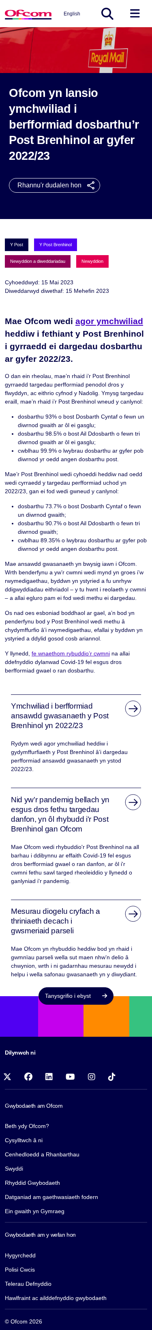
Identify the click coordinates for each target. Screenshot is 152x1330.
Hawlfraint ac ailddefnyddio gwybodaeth (56, 1298)
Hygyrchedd (20, 1255)
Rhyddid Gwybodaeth (32, 1183)
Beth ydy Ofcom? (27, 1126)
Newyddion (92, 261)
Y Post (16, 244)
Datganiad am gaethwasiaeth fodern (51, 1197)
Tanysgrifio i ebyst (68, 996)
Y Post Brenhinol (55, 244)
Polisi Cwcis (20, 1269)
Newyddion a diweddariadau (37, 261)
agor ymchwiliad (109, 321)
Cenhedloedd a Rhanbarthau (42, 1154)
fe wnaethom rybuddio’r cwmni (71, 653)
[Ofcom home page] (28, 13)
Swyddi (14, 1168)
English (72, 14)
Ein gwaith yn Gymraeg (34, 1211)
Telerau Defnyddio (28, 1284)
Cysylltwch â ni (24, 1140)
